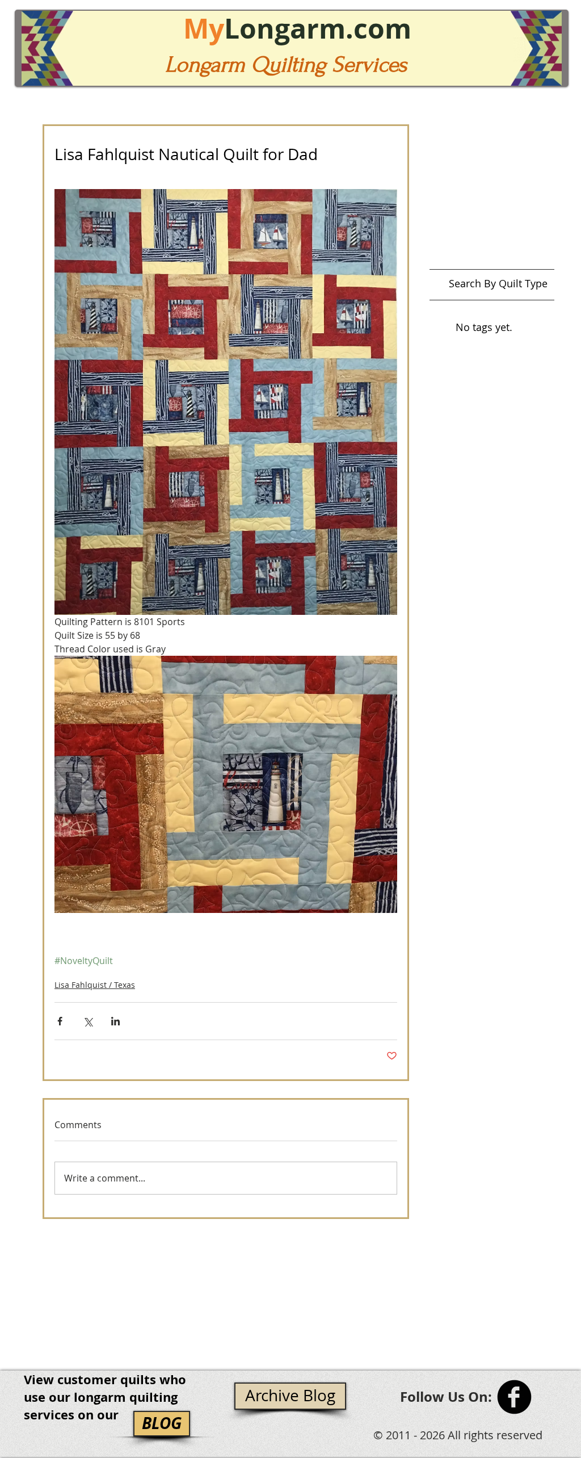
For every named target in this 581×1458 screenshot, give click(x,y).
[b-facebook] (514, 1397)
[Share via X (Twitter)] (87, 1021)
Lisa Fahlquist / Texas (94, 984)
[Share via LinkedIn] (115, 1021)
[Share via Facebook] (59, 1021)
